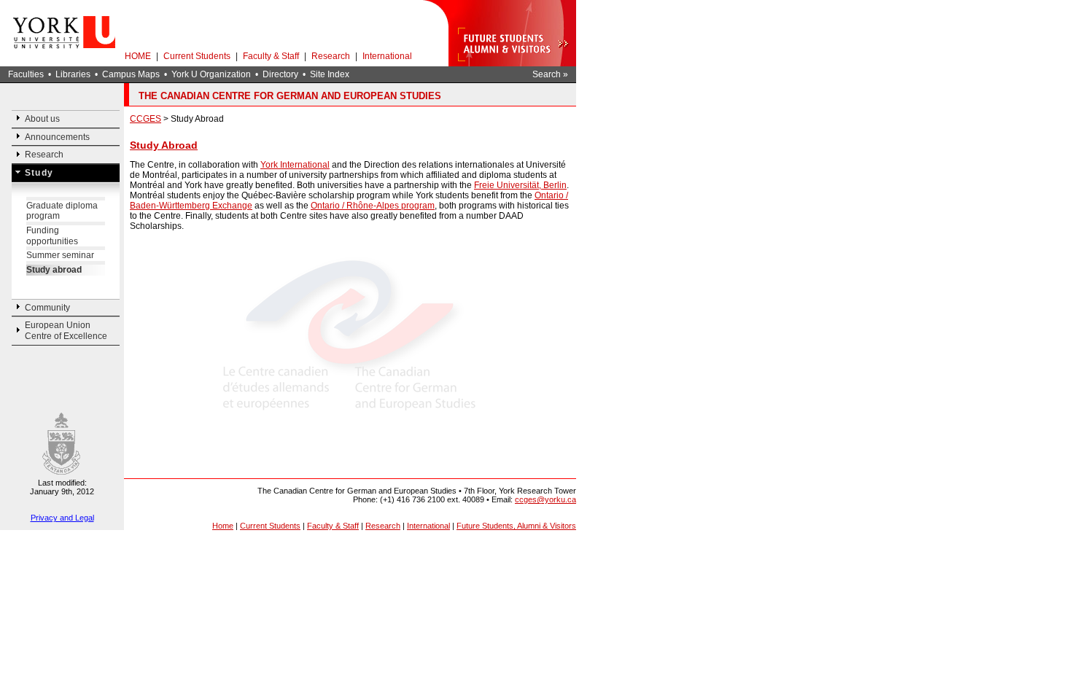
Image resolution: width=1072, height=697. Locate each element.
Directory (280, 74)
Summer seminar (60, 255)
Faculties (26, 74)
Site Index (329, 74)
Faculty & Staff (271, 56)
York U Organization (211, 74)
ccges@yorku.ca (545, 499)
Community (47, 308)
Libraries (72, 74)
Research (330, 56)
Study (39, 173)
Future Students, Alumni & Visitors (516, 525)
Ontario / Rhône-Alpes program (373, 205)
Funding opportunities (52, 235)
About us (42, 119)
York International (295, 165)
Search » (550, 74)
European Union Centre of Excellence (66, 330)
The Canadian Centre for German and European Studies (290, 95)
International (387, 56)
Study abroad (54, 270)
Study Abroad (164, 145)
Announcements (57, 137)
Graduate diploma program (62, 211)
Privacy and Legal (62, 517)
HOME (138, 56)
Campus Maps (131, 74)
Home (222, 525)
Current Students (196, 56)
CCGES (145, 119)
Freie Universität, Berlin (520, 185)
